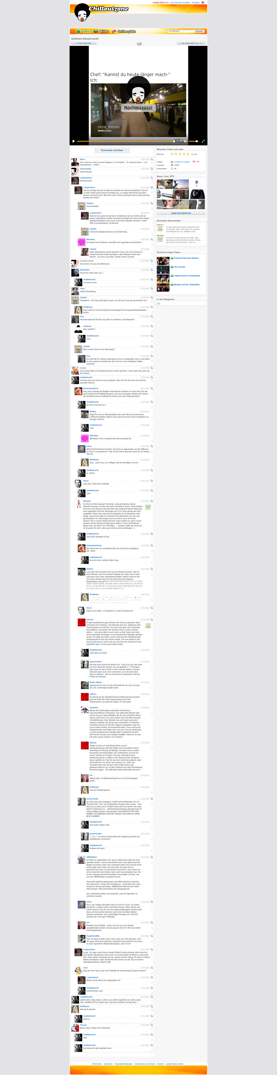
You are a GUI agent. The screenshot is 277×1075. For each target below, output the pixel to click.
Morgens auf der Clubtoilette (187, 284)
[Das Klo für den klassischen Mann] (181, 198)
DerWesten (87, 307)
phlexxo (90, 620)
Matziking (91, 239)
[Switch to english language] (202, 3)
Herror (86, 481)
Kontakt (160, 1064)
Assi (82, 316)
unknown (87, 326)
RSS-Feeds (96, 1064)
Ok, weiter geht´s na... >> (192, 43)
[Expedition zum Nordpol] (181, 188)
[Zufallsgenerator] (138, 44)
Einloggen (196, 2)
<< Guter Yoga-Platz (84, 43)
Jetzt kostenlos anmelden (180, 2)
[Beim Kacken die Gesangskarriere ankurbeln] (197, 188)
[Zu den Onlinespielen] (124, 33)
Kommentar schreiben (112, 150)
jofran (89, 446)
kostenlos (94, 707)
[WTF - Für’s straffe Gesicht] (165, 209)
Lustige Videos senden (174, 1064)
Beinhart (87, 501)
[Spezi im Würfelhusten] (181, 209)
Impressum (108, 1064)
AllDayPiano (92, 857)
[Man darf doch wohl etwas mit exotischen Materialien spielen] (165, 198)
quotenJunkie (95, 662)
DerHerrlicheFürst (90, 388)
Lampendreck (86, 178)
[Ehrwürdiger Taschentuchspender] (197, 209)
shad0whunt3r (89, 279)
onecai (83, 368)
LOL (158, 303)
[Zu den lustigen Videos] (83, 33)
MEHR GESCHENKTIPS (181, 213)
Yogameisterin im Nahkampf (187, 276)
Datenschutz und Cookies (145, 1064)
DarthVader (84, 270)
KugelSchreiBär (93, 936)
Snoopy (83, 1025)
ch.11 (85, 968)
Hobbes (93, 411)
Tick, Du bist (179, 267)
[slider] (126, 141)
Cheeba (93, 249)
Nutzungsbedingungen (123, 1064)
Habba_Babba (96, 682)
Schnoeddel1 (85, 169)
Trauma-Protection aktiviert (186, 258)
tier (91, 775)
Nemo (82, 159)
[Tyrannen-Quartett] (165, 188)
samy (82, 288)
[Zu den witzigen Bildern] (101, 33)
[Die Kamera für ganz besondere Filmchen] (197, 198)
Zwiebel (90, 203)
